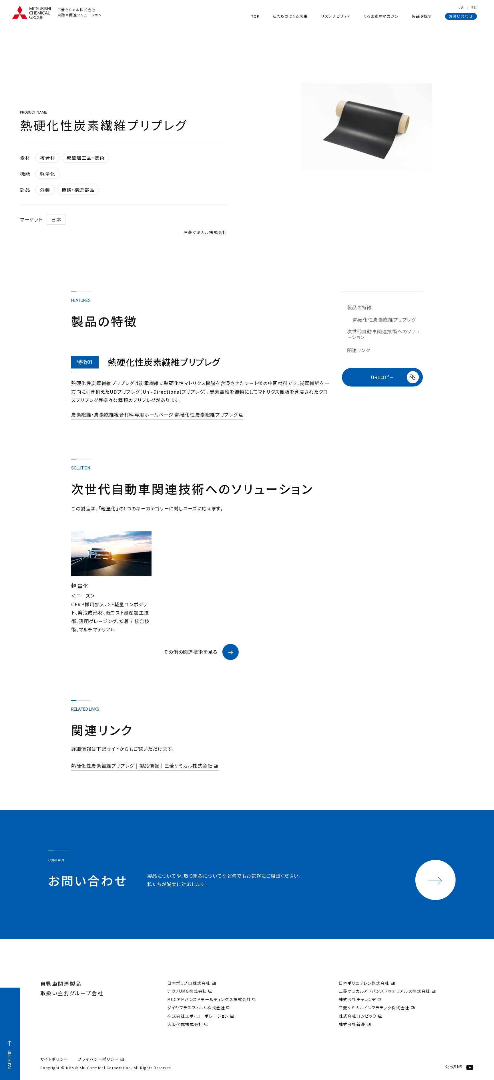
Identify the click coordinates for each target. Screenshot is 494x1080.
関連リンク (358, 350)
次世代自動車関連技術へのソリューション (383, 334)
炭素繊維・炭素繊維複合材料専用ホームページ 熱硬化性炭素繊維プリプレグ (154, 414)
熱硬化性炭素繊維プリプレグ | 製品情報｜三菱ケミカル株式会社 (142, 765)
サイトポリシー (54, 1059)
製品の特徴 (359, 307)
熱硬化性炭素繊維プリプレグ (384, 320)
